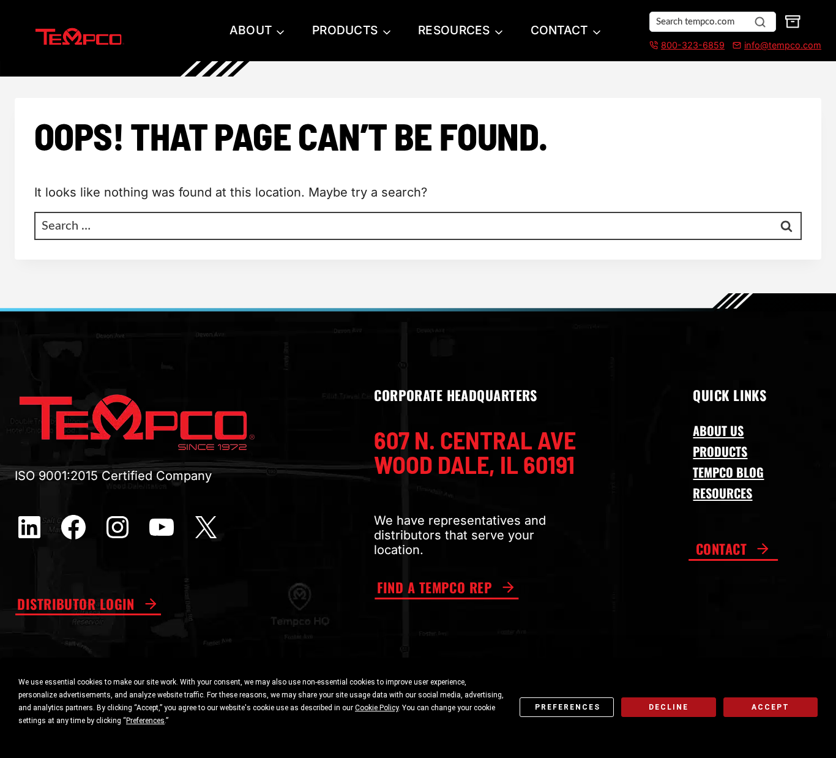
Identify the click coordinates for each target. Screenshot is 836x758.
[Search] (760, 22)
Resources (454, 30)
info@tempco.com (782, 45)
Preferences (567, 707)
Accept (770, 707)
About (251, 30)
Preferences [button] (145, 720)
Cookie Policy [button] (376, 708)
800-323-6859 (693, 45)
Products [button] (345, 30)
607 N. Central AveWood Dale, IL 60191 (475, 452)
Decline (669, 707)
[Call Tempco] (653, 45)
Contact (559, 30)
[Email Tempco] (734, 45)
